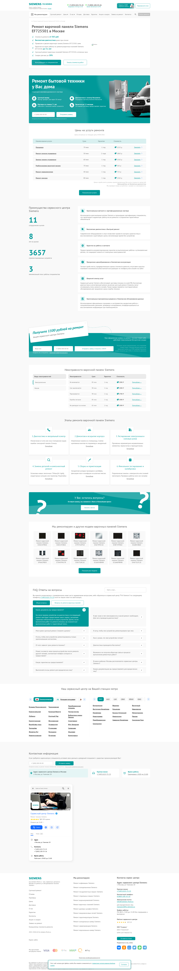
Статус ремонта (144, 14)
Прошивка (39, 147)
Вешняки (115, 706)
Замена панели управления (46, 160)
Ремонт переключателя (44, 172)
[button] (30, 699)
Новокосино (117, 716)
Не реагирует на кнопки (78, 405)
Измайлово (97, 713)
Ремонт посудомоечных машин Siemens (88, 892)
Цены (65, 14)
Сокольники (97, 724)
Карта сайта (33, 940)
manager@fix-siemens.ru (126, 907)
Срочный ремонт (55, 14)
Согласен (124, 964)
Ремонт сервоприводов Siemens (85, 926)
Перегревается (74, 394)
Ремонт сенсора (41, 178)
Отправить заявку (66, 114)
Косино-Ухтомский (119, 713)
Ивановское (136, 709)
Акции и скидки (104, 14)
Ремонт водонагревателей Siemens (86, 900)
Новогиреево (97, 716)
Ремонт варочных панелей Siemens (86, 904)
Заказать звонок (89, 508)
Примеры (32, 898)
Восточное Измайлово (101, 709)
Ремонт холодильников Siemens (85, 887)
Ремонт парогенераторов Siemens (86, 917)
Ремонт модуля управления (46, 153)
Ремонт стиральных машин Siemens (86, 896)
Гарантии (94, 14)
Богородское (97, 706)
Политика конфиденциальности (89, 958)
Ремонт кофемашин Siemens (83, 883)
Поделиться (119, 947)
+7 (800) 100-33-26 (94, 5)
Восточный (136, 706)
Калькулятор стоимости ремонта (41, 927)
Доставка (86, 14)
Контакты (128, 14)
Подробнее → (137, 382)
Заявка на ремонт (117, 14)
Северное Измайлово (120, 720)
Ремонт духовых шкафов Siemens (85, 909)
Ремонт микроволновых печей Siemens (87, 913)
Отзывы (79, 14)
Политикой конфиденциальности (74, 766)
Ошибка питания (75, 400)
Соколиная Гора (138, 720)
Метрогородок (137, 713)
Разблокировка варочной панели (48, 166)
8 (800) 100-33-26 (123, 896)
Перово (135, 716)
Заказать (137, 147)
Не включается (74, 382)
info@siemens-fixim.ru (125, 902)
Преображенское (99, 720)
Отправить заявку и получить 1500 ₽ (94, 349)
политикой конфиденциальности (59, 352)
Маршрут (38, 827)
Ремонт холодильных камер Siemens (86, 922)
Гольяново (116, 709)
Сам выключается (75, 388)
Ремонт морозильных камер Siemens (87, 930)
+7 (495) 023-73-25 (76, 5)
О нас (72, 14)
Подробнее (48, 446)
